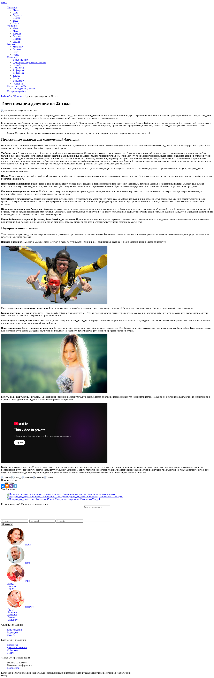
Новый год (18, 67)
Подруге (17, 39)
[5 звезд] (48, 477)
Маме (15, 31)
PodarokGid (6, 96)
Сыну (15, 52)
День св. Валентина (17, 647)
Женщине (12, 25)
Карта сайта (13, 668)
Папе (15, 12)
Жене (15, 28)
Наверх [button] (4, 675)
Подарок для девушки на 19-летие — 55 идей (77, 499)
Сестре (16, 41)
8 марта (16, 75)
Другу (16, 23)
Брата (15, 20)
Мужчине (12, 7)
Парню (16, 18)
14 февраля (18, 70)
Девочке (17, 49)
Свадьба (17, 65)
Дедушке (17, 15)
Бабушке (17, 33)
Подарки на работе (16, 91)
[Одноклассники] (7, 486)
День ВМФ (18, 81)
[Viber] (11, 486)
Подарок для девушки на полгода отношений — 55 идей (94, 496)
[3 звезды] (27, 477)
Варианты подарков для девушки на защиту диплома (88, 494)
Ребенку (11, 44)
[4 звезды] (38, 477)
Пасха (16, 78)
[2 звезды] (16, 477)
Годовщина (12, 632)
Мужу (16, 10)
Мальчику (18, 46)
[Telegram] (15, 486)
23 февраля (18, 73)
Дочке (16, 54)
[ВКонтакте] (3, 486)
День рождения (20, 60)
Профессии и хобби (16, 86)
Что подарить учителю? (24, 88)
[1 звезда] (6, 477)
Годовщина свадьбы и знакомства (29, 62)
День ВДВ (18, 83)
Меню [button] (4, 2)
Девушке (17, 36)
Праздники (12, 57)
